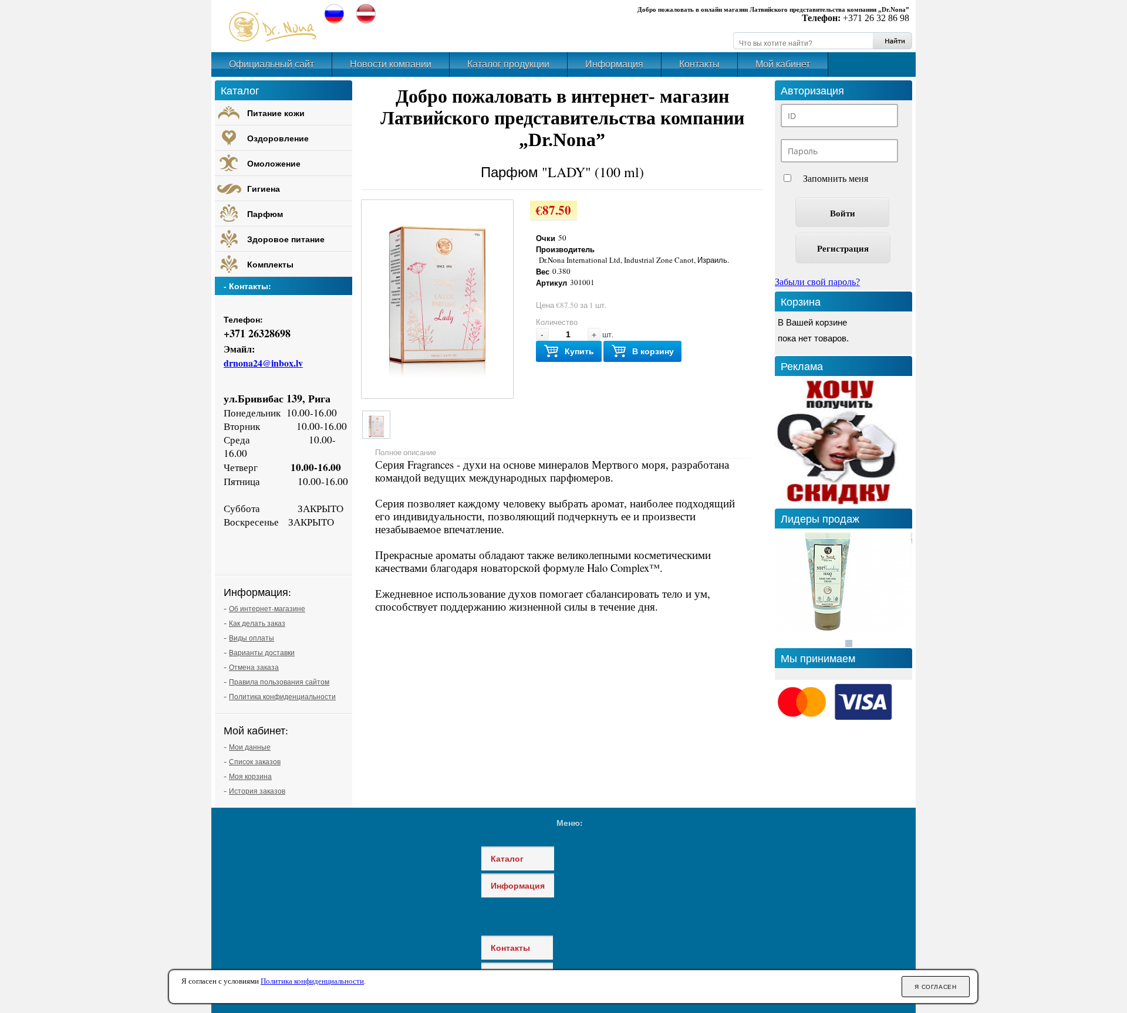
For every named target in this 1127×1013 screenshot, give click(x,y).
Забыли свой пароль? (817, 282)
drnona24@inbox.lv (263, 363)
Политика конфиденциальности (282, 696)
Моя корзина (250, 776)
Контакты (699, 64)
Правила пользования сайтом (279, 681)
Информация (614, 64)
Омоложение (274, 163)
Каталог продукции (508, 64)
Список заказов (255, 761)
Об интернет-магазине (267, 608)
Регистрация (843, 248)
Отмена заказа (254, 667)
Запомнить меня (835, 179)
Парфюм (265, 214)
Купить (579, 351)
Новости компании (390, 64)
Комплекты (270, 264)
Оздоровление (278, 138)
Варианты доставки (262, 652)
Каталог (507, 858)
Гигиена (263, 188)
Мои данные (250, 746)
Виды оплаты (251, 637)
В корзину (653, 351)
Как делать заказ (257, 623)
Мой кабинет (782, 64)
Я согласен (936, 987)
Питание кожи (276, 113)
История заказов (257, 790)
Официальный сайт (271, 64)
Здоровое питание (286, 239)
